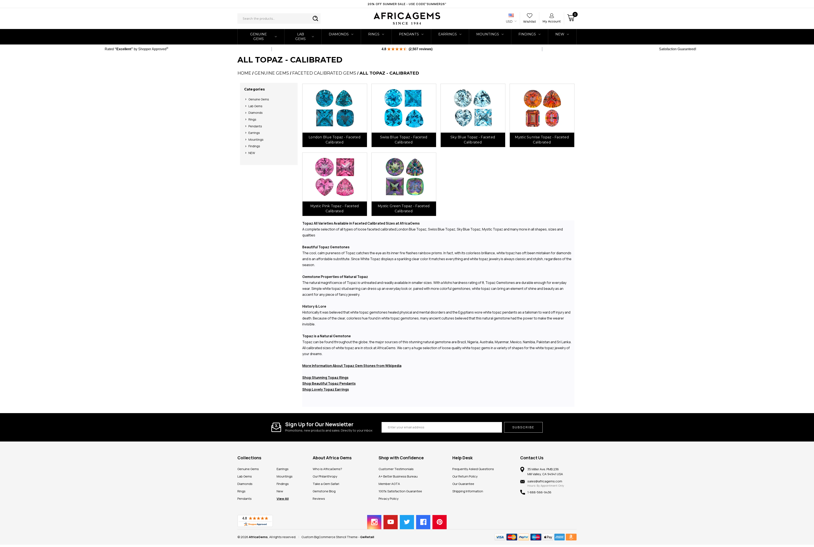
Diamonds (339, 34)
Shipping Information (467, 491)
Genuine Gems (258, 36)
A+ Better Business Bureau (398, 476)
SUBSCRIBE (523, 427)
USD (509, 22)
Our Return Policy (465, 476)
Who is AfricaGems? (327, 469)
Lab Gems (300, 36)
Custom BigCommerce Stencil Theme (329, 537)
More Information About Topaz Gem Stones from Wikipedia (351, 365)
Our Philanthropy (325, 476)
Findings (527, 34)
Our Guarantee (463, 484)
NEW (559, 34)
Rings (373, 34)
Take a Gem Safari (326, 484)
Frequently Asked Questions (473, 469)
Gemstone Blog (324, 491)
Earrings (447, 34)
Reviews (319, 498)
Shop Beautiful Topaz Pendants (329, 383)
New (280, 491)
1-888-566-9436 (539, 492)
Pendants (409, 34)
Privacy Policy (389, 498)
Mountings (487, 34)
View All (283, 498)
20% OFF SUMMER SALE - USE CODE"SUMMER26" (407, 4)
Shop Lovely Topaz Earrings (325, 389)
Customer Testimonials (396, 469)
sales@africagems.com (544, 481)
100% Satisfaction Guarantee (400, 491)
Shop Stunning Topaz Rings (325, 377)
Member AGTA (389, 484)
